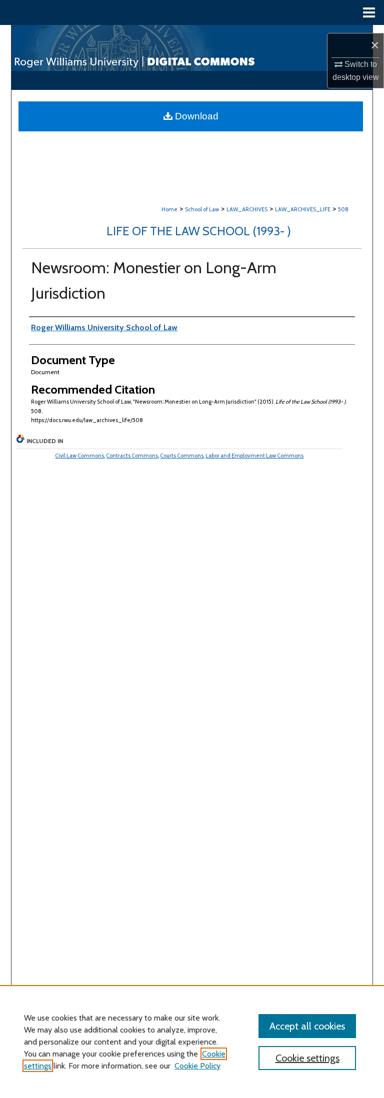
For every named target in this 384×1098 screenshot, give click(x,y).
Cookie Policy (197, 1066)
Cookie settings (308, 1058)
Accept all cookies (307, 1026)
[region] (192, 1041)
